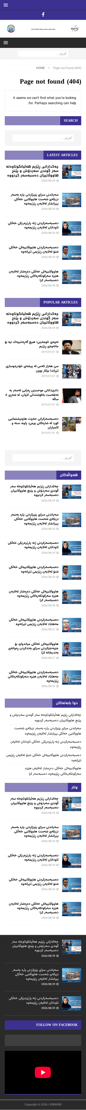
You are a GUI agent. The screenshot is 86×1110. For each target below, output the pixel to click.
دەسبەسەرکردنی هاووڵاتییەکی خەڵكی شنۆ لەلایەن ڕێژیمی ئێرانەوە (34, 250)
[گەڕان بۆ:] (43, 54)
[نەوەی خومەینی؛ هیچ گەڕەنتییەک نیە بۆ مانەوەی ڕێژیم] (71, 347)
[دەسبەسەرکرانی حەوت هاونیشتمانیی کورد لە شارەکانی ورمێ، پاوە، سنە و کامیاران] (71, 424)
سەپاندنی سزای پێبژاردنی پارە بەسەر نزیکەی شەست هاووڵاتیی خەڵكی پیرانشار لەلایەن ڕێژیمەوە (35, 199)
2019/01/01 (48, 352)
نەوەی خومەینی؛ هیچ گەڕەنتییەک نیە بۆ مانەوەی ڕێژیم (32, 344)
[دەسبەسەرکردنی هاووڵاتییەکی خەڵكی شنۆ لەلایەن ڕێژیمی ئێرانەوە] (71, 252)
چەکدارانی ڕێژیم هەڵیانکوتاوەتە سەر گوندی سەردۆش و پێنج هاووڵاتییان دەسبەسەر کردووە (32, 170)
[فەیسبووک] (43, 15)
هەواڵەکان (69, 475)
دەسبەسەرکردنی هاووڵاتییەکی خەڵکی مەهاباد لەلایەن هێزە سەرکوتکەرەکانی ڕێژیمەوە (33, 677)
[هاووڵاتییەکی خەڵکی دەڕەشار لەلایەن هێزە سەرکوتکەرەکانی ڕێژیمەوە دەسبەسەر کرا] (71, 277)
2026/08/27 (48, 630)
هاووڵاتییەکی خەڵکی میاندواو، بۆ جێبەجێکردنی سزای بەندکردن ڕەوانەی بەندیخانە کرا (33, 648)
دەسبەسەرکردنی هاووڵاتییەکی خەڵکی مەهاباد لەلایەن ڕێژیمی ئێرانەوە (34, 622)
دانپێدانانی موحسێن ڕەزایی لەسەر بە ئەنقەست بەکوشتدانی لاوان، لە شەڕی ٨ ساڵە (32, 395)
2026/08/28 (48, 286)
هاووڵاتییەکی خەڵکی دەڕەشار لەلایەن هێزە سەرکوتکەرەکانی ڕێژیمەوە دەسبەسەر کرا (34, 276)
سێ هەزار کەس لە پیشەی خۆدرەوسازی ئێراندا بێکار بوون (32, 368)
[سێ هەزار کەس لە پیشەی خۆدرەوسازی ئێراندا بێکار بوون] (71, 371)
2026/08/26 (48, 686)
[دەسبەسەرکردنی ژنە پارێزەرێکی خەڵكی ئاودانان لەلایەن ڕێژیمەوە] (71, 228)
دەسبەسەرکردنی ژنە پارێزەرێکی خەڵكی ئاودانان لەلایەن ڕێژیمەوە (33, 225)
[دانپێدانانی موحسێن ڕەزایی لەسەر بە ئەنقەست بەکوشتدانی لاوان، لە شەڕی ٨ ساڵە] (71, 395)
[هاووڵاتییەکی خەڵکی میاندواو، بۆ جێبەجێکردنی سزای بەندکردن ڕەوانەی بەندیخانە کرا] (71, 649)
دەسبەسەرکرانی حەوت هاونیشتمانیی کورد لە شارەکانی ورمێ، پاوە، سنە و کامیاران (33, 423)
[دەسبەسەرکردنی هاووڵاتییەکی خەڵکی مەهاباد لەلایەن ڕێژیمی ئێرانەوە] (71, 625)
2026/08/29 (48, 181)
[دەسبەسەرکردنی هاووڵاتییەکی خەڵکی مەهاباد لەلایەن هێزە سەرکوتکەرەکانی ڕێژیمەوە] (71, 677)
